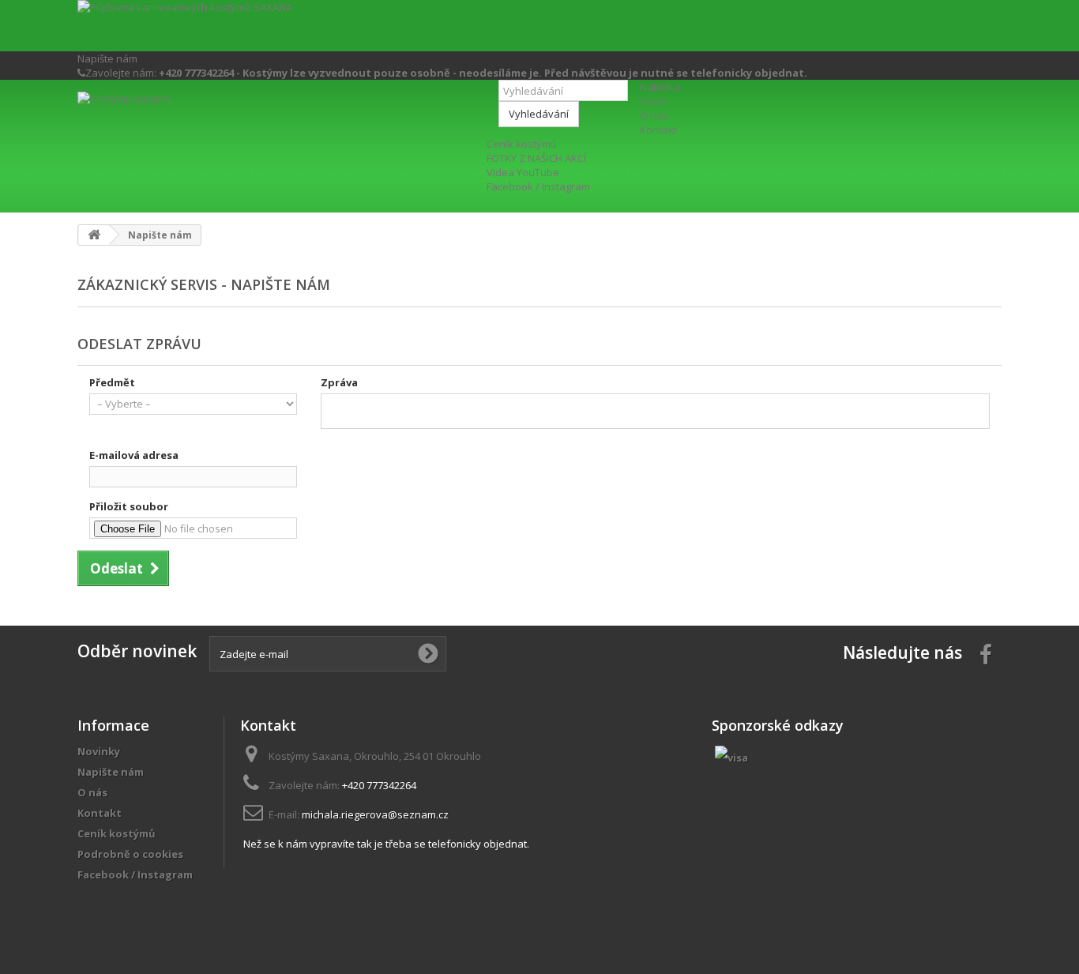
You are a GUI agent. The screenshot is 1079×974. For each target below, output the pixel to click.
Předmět (112, 382)
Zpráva (339, 382)
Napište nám (107, 58)
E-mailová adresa (134, 455)
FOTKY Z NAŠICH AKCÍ (536, 158)
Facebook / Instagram (538, 186)
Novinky (98, 751)
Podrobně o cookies (130, 854)
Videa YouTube (523, 172)
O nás (654, 115)
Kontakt (658, 129)
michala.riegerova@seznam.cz (375, 814)
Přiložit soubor (128, 506)
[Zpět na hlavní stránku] (94, 235)
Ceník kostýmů (522, 144)
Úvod (652, 101)
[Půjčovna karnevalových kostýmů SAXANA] (539, 25)
